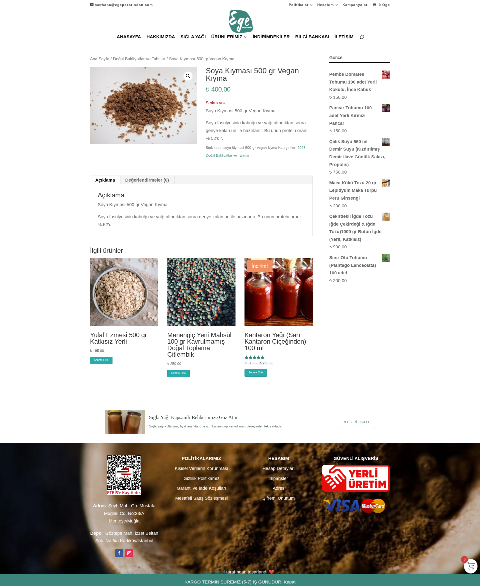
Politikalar (298, 5)
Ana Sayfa (99, 59)
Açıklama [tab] (105, 180)
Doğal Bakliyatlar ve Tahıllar (139, 59)
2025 (302, 148)
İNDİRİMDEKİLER (271, 37)
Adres (278, 488)
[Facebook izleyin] (119, 553)
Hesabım (325, 5)
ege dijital (215, 571)
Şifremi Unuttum (278, 498)
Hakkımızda (160, 37)
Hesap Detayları (278, 468)
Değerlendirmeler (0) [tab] (147, 180)
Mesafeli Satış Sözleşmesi (201, 498)
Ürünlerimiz (226, 37)
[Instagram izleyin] (129, 553)
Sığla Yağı (193, 37)
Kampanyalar (355, 5)
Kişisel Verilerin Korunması (201, 468)
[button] (188, 76)
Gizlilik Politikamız (202, 478)
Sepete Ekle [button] (101, 359)
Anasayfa (129, 37)
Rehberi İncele (356, 421)
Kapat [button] (290, 581)
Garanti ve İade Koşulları (201, 488)
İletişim (344, 37)
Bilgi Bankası (312, 37)
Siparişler (278, 478)
